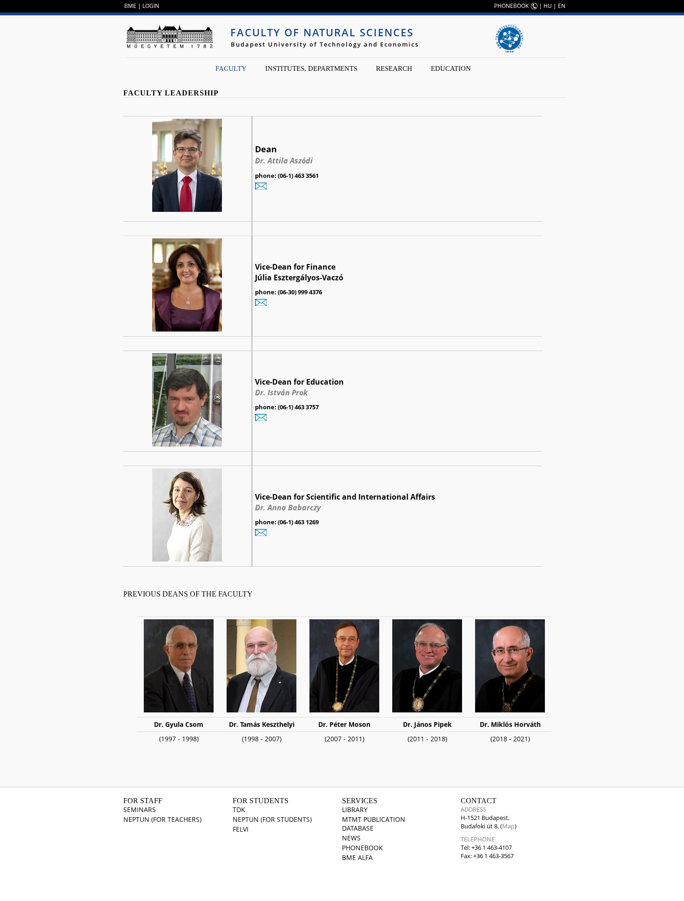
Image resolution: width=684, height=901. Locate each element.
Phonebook (362, 847)
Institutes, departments (311, 68)
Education (451, 68)
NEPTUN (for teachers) (162, 819)
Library (355, 809)
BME (130, 6)
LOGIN (150, 6)
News (351, 837)
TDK (239, 809)
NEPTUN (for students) (272, 819)
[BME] (169, 36)
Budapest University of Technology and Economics (325, 44)
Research (394, 68)
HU (547, 6)
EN (561, 6)
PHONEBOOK (511, 6)
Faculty (231, 68)
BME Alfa (357, 857)
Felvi (240, 829)
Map (508, 826)
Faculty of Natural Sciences (322, 32)
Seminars (139, 809)
